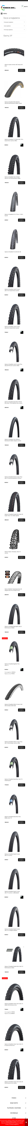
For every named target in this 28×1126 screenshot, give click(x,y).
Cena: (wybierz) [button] (7, 26)
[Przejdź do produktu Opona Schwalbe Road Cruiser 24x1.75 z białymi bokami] (14, 916)
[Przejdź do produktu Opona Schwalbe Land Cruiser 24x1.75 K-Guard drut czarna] (14, 276)
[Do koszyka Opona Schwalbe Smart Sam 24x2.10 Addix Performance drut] (21, 1009)
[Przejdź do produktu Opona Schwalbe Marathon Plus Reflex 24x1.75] (14, 804)
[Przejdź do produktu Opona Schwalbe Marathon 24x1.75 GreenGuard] (14, 766)
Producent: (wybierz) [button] (8, 22)
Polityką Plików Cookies (11, 1121)
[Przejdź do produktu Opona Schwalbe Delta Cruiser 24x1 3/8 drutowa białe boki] (14, 691)
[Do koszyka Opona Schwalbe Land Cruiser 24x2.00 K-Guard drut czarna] (21, 332)
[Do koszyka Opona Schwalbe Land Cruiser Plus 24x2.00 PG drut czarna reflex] (21, 369)
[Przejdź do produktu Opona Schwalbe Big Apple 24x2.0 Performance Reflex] (14, 614)
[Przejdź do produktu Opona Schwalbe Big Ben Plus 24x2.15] (14, 651)
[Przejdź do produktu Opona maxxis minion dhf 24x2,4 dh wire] (14, 52)
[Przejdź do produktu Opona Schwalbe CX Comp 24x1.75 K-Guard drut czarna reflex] (14, 127)
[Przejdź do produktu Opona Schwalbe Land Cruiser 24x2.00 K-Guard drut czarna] (14, 314)
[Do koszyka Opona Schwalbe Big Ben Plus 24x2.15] (21, 669)
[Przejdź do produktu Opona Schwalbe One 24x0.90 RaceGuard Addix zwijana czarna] (14, 427)
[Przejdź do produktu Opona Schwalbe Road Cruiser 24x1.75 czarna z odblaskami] (14, 879)
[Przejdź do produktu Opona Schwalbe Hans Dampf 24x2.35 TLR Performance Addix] (14, 164)
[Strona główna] (8, 7)
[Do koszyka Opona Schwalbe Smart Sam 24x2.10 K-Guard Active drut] (21, 1049)
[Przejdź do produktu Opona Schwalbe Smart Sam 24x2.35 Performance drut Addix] (14, 1069)
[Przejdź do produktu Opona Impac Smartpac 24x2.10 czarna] (14, 539)
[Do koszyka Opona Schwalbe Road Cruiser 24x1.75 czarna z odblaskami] (21, 897)
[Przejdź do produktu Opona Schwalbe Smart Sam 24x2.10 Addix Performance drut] (14, 991)
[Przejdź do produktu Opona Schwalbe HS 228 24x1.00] (14, 239)
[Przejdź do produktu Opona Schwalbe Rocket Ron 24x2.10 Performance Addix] (14, 954)
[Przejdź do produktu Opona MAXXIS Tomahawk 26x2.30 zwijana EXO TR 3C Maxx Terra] (14, 576)
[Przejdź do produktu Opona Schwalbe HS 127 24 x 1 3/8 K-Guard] (14, 202)
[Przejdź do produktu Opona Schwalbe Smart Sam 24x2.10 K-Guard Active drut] (14, 1031)
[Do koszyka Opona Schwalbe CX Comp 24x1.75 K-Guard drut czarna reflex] (21, 145)
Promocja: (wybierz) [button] (8, 29)
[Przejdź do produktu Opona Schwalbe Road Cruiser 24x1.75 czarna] (14, 841)
